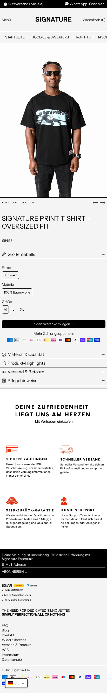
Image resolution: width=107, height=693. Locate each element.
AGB (5, 650)
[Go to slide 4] (13, 203)
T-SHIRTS (83, 37)
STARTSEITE (15, 37)
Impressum (10, 654)
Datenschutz (12, 659)
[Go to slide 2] (6, 203)
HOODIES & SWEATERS (50, 37)
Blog (5, 630)
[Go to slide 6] (20, 203)
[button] (94, 20)
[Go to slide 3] (9, 203)
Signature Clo (20, 670)
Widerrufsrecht (14, 640)
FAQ (5, 625)
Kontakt (8, 635)
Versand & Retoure (16, 645)
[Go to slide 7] (23, 203)
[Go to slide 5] (16, 203)
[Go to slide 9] (30, 203)
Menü (6, 20)
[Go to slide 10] (33, 203)
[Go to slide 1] (3, 203)
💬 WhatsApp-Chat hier (84, 4)
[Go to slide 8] (26, 203)
